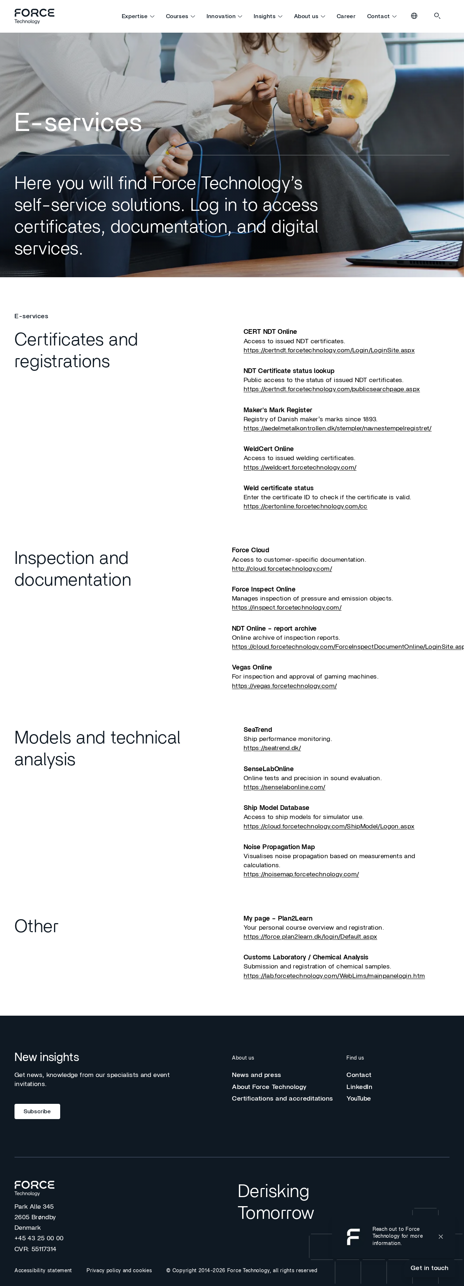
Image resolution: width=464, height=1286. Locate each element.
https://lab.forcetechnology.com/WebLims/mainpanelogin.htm (334, 976)
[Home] (37, 16)
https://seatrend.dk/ (272, 748)
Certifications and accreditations (282, 1098)
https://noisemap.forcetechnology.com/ (301, 874)
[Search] (438, 16)
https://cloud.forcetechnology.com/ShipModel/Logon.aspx (329, 826)
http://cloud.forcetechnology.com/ (282, 569)
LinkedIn (359, 1087)
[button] (393, 1236)
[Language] (414, 16)
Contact (378, 16)
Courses (177, 16)
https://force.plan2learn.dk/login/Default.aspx (310, 937)
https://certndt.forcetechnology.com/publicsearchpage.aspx (332, 389)
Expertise (135, 16)
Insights (265, 16)
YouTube (359, 1098)
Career (346, 16)
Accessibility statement (43, 1270)
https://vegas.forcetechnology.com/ (284, 686)
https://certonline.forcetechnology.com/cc (306, 506)
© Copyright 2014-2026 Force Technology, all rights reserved (241, 1270)
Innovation (221, 16)
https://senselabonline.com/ (285, 787)
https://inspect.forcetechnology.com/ (286, 608)
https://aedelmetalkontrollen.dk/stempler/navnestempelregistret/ (338, 428)
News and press (256, 1075)
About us (306, 16)
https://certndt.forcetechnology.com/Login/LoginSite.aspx (329, 350)
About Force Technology (269, 1087)
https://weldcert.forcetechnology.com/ (300, 467)
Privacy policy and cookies (119, 1270)
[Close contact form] (441, 1236)
